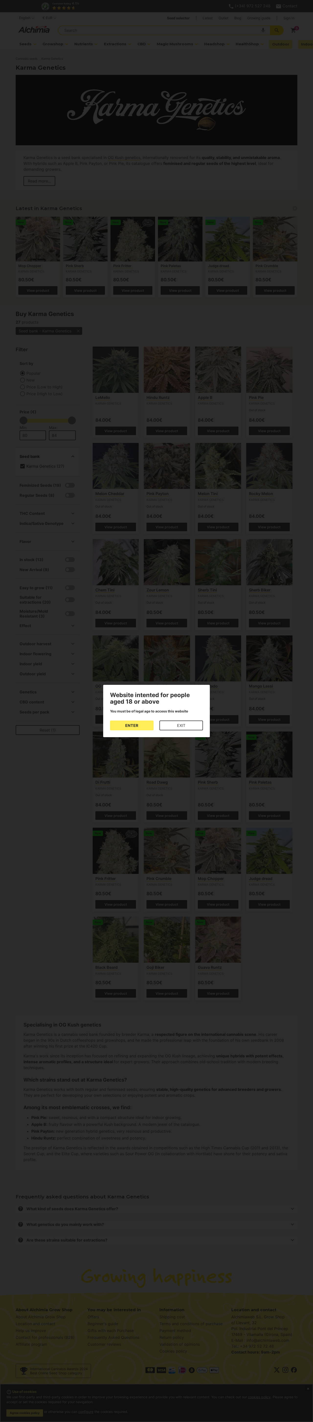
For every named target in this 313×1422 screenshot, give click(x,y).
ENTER (131, 725)
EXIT (181, 725)
